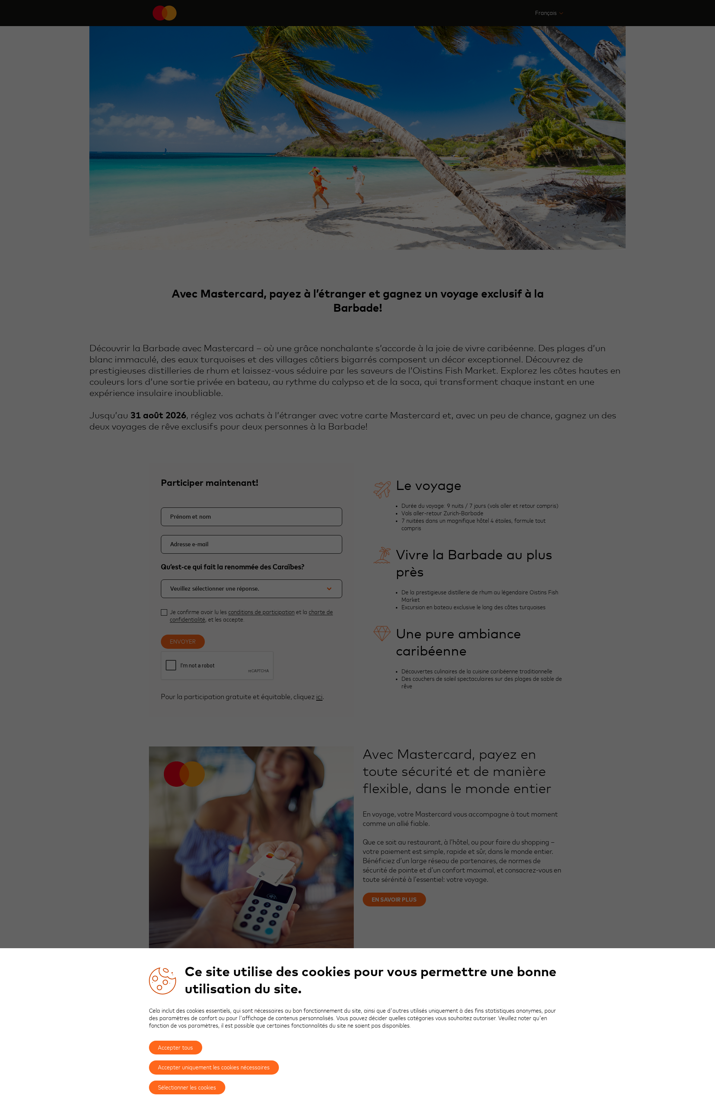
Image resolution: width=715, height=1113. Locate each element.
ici (319, 697)
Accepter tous (175, 1048)
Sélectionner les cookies (187, 1088)
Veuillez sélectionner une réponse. (214, 589)
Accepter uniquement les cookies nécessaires (214, 1067)
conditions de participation (261, 612)
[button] (549, 13)
